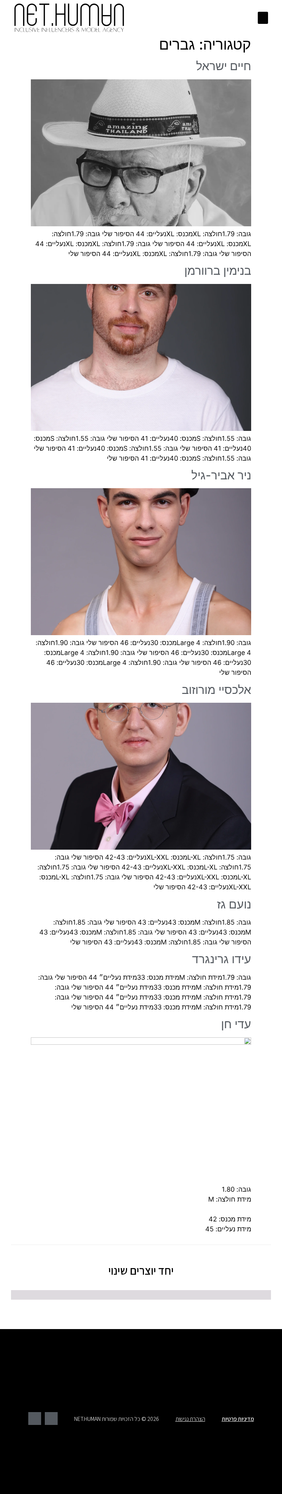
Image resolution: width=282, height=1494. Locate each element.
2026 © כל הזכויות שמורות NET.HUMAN (116, 1419)
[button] (263, 18)
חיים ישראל (223, 66)
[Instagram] (34, 1418)
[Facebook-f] (51, 1418)
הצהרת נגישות (190, 1419)
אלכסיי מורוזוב (216, 690)
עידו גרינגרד (221, 959)
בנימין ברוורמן (217, 270)
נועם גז (234, 904)
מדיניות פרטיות (238, 1419)
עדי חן (236, 1024)
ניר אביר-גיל (221, 475)
